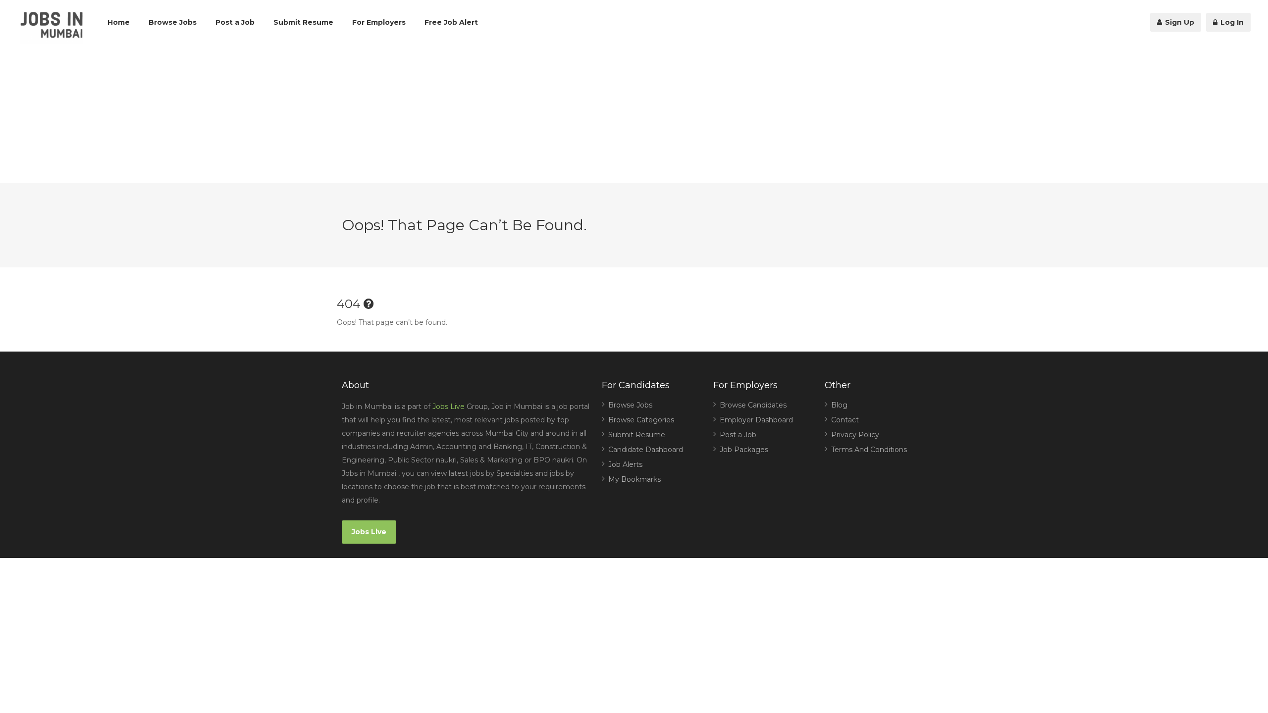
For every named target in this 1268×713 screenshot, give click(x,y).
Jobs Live (448, 406)
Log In (1231, 22)
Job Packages (744, 449)
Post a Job (235, 22)
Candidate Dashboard (645, 449)
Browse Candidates (753, 405)
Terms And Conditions (869, 449)
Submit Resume (303, 22)
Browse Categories (641, 419)
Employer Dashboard (756, 419)
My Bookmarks (634, 479)
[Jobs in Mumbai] (51, 27)
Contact (845, 419)
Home (118, 22)
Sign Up (1178, 22)
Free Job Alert (451, 22)
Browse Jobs (173, 22)
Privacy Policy (855, 434)
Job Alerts (625, 464)
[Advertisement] (634, 114)
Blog (839, 405)
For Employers (379, 22)
